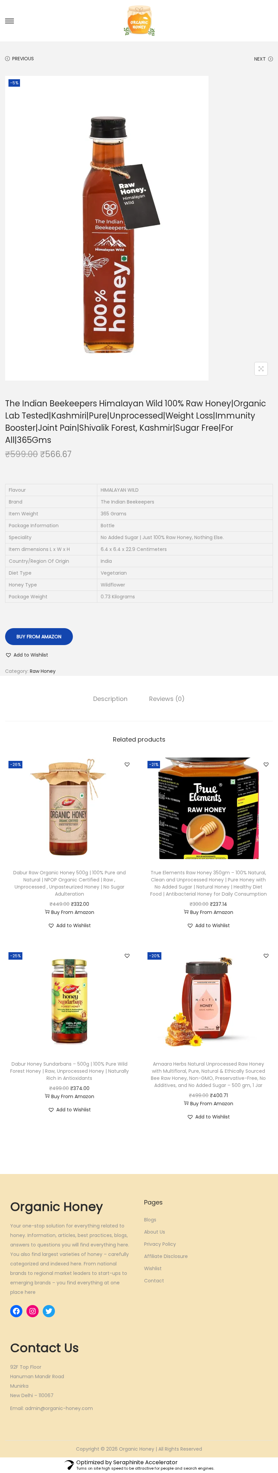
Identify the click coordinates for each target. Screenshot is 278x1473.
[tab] (110, 699)
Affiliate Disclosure (166, 1256)
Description (110, 699)
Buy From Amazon (39, 636)
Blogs (150, 1219)
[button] (26, 655)
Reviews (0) (167, 699)
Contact (154, 1280)
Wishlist (153, 1268)
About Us (154, 1232)
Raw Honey (43, 671)
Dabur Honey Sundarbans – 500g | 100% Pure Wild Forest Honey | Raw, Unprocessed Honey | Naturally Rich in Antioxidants (69, 1071)
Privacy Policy (160, 1244)
